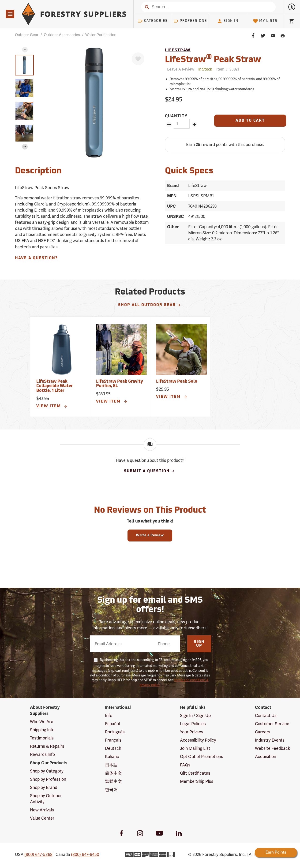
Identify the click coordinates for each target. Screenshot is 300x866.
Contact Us (266, 715)
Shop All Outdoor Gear (147, 305)
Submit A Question (147, 471)
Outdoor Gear (26, 35)
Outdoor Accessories (62, 35)
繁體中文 (113, 781)
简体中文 (113, 773)
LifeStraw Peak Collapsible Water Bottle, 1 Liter (54, 386)
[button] (25, 49)
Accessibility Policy (198, 740)
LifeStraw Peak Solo (176, 382)
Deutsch (113, 748)
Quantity (176, 116)
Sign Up (199, 644)
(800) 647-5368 (38, 854)
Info (108, 715)
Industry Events (270, 740)
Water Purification (100, 35)
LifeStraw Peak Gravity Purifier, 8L (119, 384)
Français (113, 740)
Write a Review (150, 535)
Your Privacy (191, 732)
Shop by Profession (48, 779)
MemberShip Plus (196, 781)
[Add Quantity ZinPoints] (194, 124)
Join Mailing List (195, 748)
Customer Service (272, 723)
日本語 (111, 765)
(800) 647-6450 (85, 854)
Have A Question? (36, 258)
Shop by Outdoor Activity (46, 798)
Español (112, 723)
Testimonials (42, 738)
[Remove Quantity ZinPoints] (169, 124)
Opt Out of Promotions (201, 756)
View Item (49, 406)
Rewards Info (42, 754)
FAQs (185, 765)
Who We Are (41, 721)
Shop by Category (47, 771)
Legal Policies (193, 723)
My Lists (268, 21)
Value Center (42, 818)
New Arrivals (42, 810)
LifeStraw (178, 50)
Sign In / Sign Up (195, 715)
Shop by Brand (43, 787)
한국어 (111, 789)
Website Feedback (272, 748)
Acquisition (265, 756)
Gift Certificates (195, 773)
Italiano (112, 756)
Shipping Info (42, 729)
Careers (262, 732)
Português (115, 732)
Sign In (231, 21)
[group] (24, 65)
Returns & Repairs (47, 746)
